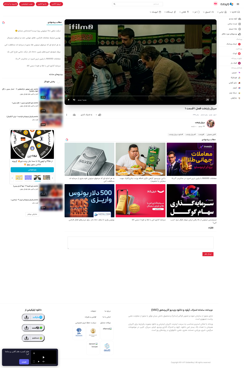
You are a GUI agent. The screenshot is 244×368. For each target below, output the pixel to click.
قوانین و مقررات (90, 317)
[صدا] (43, 361)
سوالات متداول (105, 322)
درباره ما (108, 311)
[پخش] (39, 361)
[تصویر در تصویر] (207, 100)
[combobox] (138, 4)
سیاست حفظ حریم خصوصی (85, 322)
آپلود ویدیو (233, 18)
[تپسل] (13, 132)
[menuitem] (231, 19)
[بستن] (34, 353)
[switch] (60, 81)
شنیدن (24, 362)
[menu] (231, 58)
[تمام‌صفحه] (212, 100)
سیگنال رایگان (32, 169)
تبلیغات (93, 311)
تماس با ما (107, 317)
